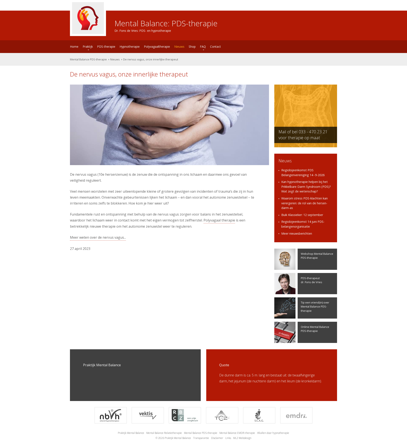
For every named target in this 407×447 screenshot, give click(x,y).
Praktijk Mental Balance (131, 433)
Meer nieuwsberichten (296, 233)
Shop (192, 47)
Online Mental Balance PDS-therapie (315, 329)
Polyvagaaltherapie (157, 47)
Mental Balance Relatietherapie (164, 433)
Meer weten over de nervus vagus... (98, 237)
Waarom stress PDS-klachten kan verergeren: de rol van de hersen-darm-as (304, 203)
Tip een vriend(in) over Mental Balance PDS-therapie (315, 306)
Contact (215, 47)
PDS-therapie (106, 47)
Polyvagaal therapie (219, 220)
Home (74, 47)
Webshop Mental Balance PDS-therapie (317, 256)
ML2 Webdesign (242, 438)
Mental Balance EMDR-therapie (237, 433)
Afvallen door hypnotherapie (273, 433)
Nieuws (179, 47)
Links (228, 438)
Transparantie (201, 438)
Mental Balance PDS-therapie (88, 59)
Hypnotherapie (130, 47)
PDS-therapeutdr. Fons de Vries (311, 280)
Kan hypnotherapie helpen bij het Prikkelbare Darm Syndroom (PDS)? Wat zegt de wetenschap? (306, 186)
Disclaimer (217, 438)
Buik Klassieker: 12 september (302, 215)
